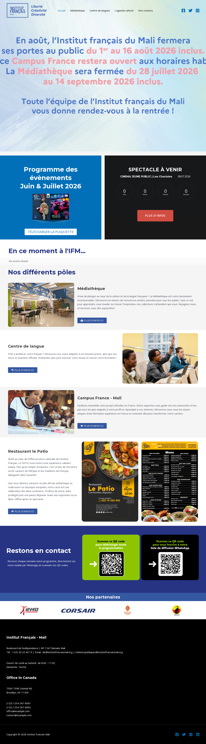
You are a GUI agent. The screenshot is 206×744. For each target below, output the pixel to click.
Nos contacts (145, 10)
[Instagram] (198, 11)
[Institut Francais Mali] (26, 10)
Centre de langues (100, 10)
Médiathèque (77, 10)
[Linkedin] (198, 734)
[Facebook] (183, 11)
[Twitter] (190, 11)
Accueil (61, 10)
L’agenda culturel (124, 10)
